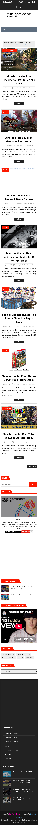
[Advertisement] (19, 36)
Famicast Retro (8, 654)
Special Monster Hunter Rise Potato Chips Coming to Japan (19, 318)
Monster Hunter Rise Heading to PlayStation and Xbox (19, 80)
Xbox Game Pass (10, 50)
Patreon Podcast (12, 750)
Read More (19, 103)
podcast (29, 658)
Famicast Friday (11, 733)
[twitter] (20, 7)
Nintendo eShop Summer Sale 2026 (24, 595)
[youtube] (16, 7)
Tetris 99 (8, 408)
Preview (12, 658)
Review (20, 658)
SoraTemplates (14, 814)
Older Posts (32, 466)
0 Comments (31, 88)
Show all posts (21, 45)
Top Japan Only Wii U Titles (23, 772)
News (6, 112)
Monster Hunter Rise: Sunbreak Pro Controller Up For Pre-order (19, 257)
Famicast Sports (23, 654)
